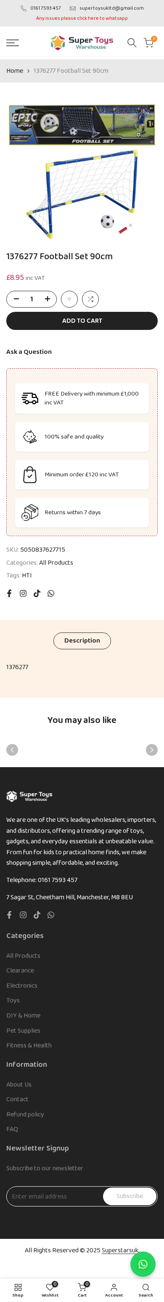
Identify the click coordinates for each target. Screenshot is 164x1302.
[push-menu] (12, 43)
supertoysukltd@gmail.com (111, 8)
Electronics (21, 985)
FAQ (12, 1129)
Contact (17, 1099)
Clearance (20, 970)
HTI (27, 575)
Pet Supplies (23, 1031)
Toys (13, 1000)
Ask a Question (29, 352)
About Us (19, 1084)
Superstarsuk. (121, 1250)
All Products (56, 563)
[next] (152, 750)
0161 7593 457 (45, 8)
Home (14, 71)
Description (82, 640)
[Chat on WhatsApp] (143, 1264)
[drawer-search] (132, 43)
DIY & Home (23, 1015)
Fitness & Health (29, 1045)
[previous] (12, 750)
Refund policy (25, 1114)
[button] (69, 299)
